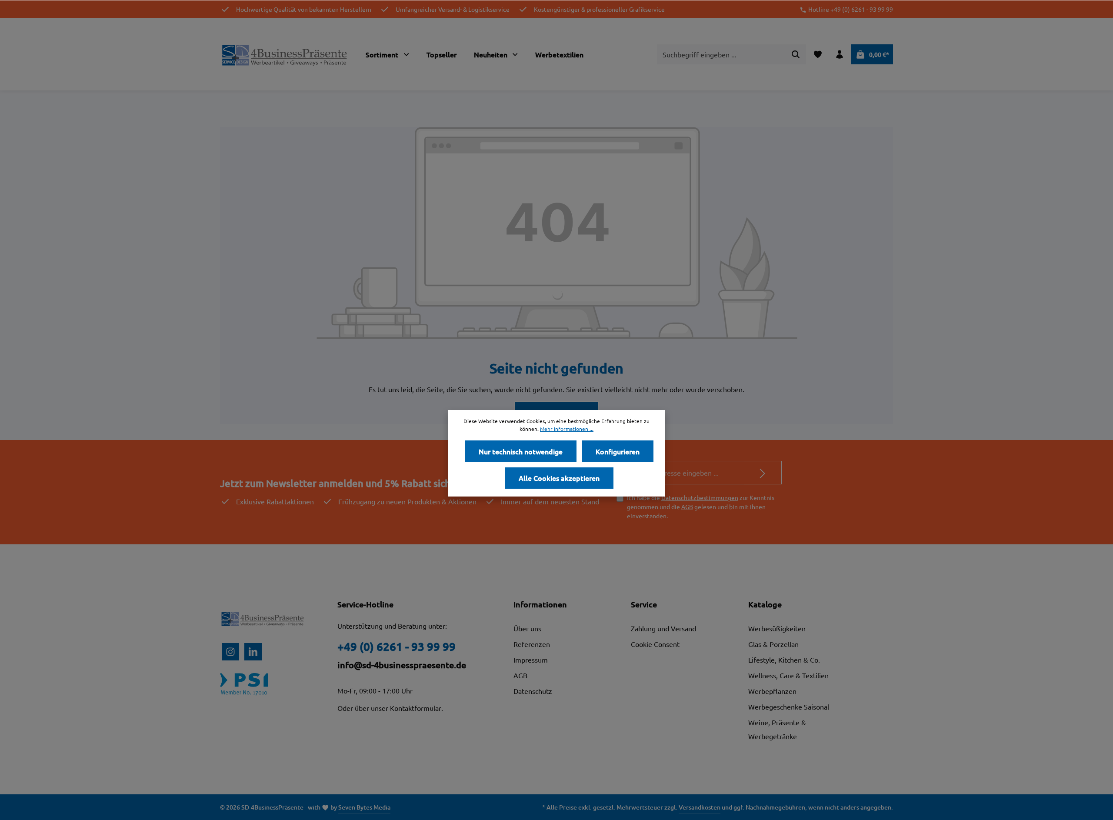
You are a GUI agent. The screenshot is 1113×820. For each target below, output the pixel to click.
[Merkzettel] (818, 54)
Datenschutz (532, 691)
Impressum (530, 659)
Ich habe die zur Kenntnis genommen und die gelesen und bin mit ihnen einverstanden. (700, 506)
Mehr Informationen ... (566, 428)
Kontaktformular (415, 707)
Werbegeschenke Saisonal (788, 706)
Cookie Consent (655, 644)
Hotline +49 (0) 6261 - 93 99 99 (850, 9)
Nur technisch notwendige (521, 451)
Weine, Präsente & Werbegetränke (777, 729)
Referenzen (531, 644)
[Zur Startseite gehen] (285, 54)
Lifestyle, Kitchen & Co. (784, 659)
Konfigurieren (618, 451)
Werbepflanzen (772, 691)
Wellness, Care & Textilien (788, 675)
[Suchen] (796, 54)
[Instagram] (230, 651)
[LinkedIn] (253, 651)
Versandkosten (699, 807)
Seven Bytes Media (364, 807)
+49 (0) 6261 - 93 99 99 (396, 646)
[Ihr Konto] (840, 54)
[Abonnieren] (763, 472)
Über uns (527, 628)
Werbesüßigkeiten (777, 628)
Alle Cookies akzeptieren (559, 478)
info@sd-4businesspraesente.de (401, 664)
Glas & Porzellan (773, 644)
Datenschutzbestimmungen (699, 497)
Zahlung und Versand (663, 628)
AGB (687, 506)
